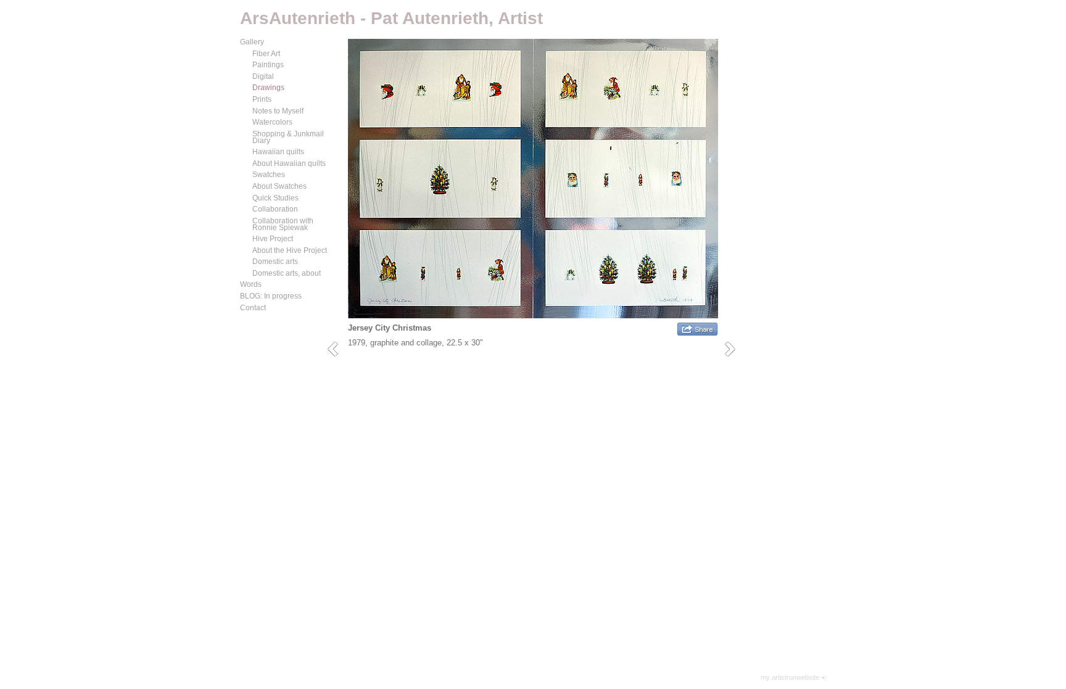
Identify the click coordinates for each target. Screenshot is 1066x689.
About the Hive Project (289, 250)
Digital (263, 76)
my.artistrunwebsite (790, 677)
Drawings (268, 87)
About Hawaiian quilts (289, 163)
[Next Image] (734, 348)
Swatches (268, 174)
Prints (261, 99)
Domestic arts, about (286, 273)
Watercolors (272, 122)
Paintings (268, 64)
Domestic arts (275, 261)
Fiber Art (266, 53)
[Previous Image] (337, 348)
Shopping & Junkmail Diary (288, 137)
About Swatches (279, 186)
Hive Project (272, 238)
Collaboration (275, 209)
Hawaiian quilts (278, 151)
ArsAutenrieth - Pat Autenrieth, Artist (391, 18)
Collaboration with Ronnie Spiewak (282, 224)
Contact (253, 307)
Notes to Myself (278, 111)
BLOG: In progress (271, 296)
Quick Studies (275, 198)
